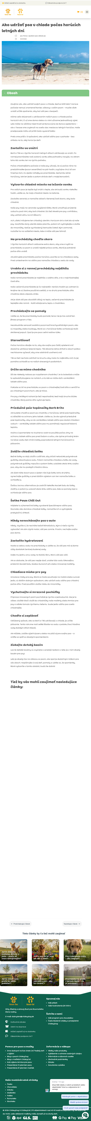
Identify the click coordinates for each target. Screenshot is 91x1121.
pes (21, 36)
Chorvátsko (12, 1087)
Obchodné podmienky (58, 1059)
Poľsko (10, 1095)
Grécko (10, 1090)
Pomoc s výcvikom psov (30, 36)
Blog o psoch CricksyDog (17, 1056)
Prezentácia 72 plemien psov (19, 1065)
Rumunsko (11, 1098)
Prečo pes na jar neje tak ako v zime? (34, 811)
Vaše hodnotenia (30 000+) (59, 1006)
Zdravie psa (42, 36)
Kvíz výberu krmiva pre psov (19, 1062)
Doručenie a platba (56, 1065)
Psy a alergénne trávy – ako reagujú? (34, 882)
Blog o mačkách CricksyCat (19, 1059)
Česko (9, 1084)
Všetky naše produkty (57, 1051)
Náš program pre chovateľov (60, 1018)
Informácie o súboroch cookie (61, 1056)
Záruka (51, 1062)
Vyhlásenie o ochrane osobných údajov (65, 1053)
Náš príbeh (52, 1003)
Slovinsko (11, 1101)
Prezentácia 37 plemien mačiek (20, 1068)
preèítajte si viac (20, 756)
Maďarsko (11, 1093)
